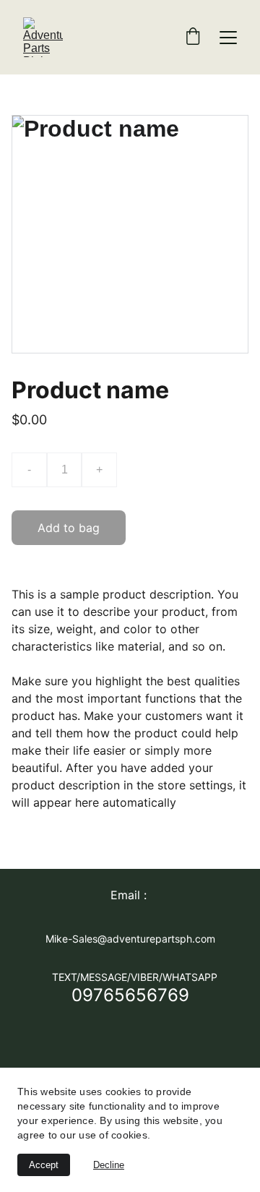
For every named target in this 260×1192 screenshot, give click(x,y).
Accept (43, 1164)
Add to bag (69, 527)
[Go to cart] (192, 37)
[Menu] (228, 37)
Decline (108, 1164)
